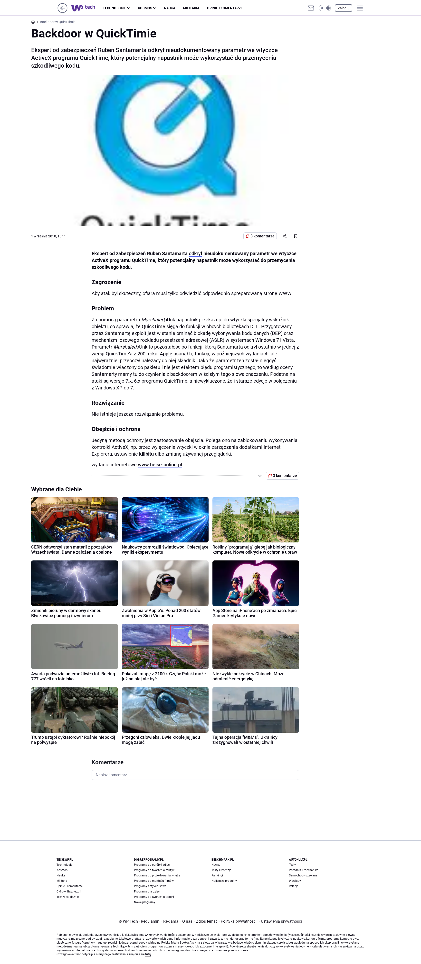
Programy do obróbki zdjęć (152, 864)
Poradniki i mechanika (303, 870)
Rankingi (217, 875)
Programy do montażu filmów (154, 881)
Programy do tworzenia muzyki (154, 870)
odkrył (195, 253)
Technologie (114, 8)
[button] (325, 8)
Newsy (215, 864)
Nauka (169, 8)
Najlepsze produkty (224, 881)
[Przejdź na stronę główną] (62, 11)
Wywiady (295, 881)
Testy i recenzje (221, 870)
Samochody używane (303, 875)
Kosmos (145, 8)
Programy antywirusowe (150, 886)
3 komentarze (262, 236)
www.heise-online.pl (160, 465)
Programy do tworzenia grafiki (154, 897)
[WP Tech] (87, 8)
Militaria (191, 8)
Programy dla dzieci (147, 891)
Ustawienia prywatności (280, 921)
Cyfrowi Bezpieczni (69, 891)
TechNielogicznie (68, 897)
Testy (292, 864)
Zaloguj (343, 8)
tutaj (148, 954)
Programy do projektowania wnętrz (157, 875)
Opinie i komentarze (225, 8)
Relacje (293, 886)
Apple (166, 354)
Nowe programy (144, 902)
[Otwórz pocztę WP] (311, 8)
